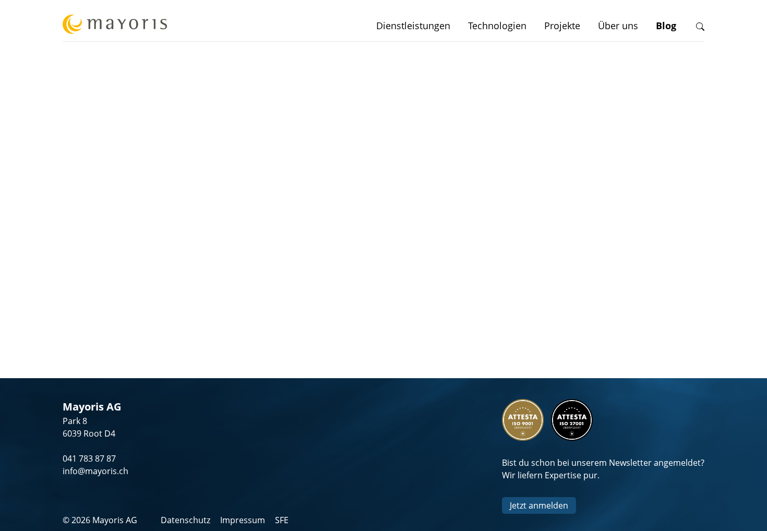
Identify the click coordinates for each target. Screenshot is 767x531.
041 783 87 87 (89, 458)
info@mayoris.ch (95, 471)
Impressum (242, 520)
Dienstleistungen (413, 25)
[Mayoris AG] (115, 26)
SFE (282, 520)
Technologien (497, 25)
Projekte (562, 25)
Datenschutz (185, 520)
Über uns (618, 25)
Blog (666, 25)
